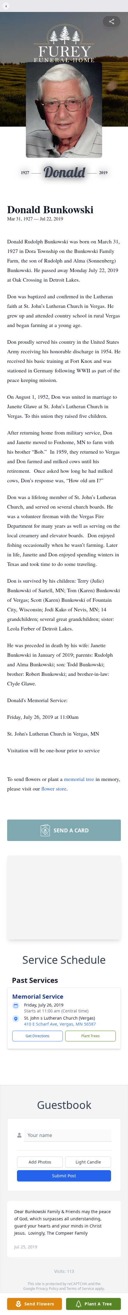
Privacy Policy (47, 1288)
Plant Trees (90, 1035)
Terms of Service (80, 1288)
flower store (53, 788)
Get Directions (37, 1035)
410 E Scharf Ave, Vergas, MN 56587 (60, 1024)
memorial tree (79, 778)
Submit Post (64, 1176)
